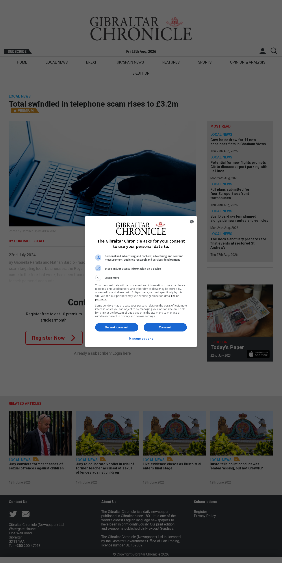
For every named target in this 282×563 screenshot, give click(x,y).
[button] (141, 278)
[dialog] (141, 281)
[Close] (191, 221)
